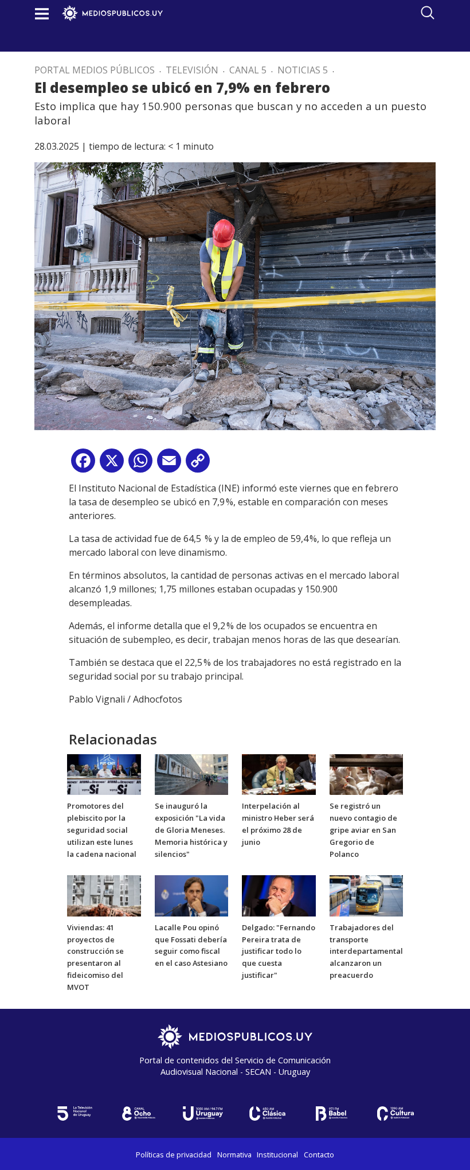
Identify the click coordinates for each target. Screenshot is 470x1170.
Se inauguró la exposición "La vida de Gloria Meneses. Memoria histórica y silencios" (191, 830)
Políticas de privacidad (173, 1154)
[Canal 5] (74, 1113)
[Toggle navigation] (42, 13)
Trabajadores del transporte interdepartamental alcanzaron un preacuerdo (366, 951)
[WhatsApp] (140, 464)
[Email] (169, 464)
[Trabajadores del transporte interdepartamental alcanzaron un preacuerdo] (367, 895)
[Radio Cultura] (395, 1113)
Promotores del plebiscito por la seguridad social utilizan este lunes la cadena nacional (101, 830)
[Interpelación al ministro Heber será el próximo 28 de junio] (279, 774)
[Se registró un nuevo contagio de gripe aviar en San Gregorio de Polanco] (367, 774)
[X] (111, 464)
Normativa (234, 1154)
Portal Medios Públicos (94, 70)
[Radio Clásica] (267, 1113)
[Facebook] (83, 464)
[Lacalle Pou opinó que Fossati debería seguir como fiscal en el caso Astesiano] (192, 895)
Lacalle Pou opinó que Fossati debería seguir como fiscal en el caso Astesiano (191, 945)
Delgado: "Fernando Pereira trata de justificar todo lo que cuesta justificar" (278, 951)
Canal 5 (248, 70)
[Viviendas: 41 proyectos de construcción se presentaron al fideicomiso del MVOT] (104, 895)
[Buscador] (427, 13)
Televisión (192, 70)
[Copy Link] (197, 464)
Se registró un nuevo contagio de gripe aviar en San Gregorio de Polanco (363, 830)
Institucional (277, 1154)
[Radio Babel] (331, 1113)
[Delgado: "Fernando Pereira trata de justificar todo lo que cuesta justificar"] (279, 895)
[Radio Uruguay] (203, 1113)
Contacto (319, 1154)
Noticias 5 (302, 70)
